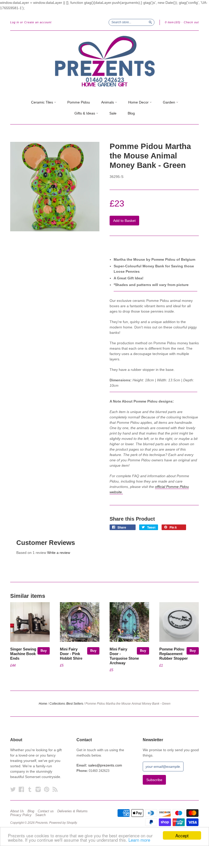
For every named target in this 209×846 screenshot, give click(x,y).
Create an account (37, 22)
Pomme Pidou (78, 102)
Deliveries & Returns (72, 811)
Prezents (41, 823)
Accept (182, 835)
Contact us (46, 811)
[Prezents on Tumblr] (30, 789)
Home (43, 703)
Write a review (58, 553)
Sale (112, 113)
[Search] (150, 22)
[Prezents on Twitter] (13, 789)
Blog (131, 113)
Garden (169, 102)
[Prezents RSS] (55, 789)
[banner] (104, 61)
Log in (14, 22)
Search (40, 815)
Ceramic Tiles (42, 102)
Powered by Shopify (63, 823)
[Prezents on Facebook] (21, 789)
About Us (17, 811)
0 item (172, 22)
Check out (191, 22)
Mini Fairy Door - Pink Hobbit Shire (71, 653)
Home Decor (139, 102)
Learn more (139, 840)
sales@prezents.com (105, 765)
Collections (57, 703)
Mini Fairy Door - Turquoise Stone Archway (124, 656)
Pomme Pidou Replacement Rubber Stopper (173, 653)
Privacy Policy (21, 815)
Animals (108, 102)
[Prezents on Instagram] (38, 789)
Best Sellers (75, 703)
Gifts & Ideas (85, 113)
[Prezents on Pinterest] (46, 789)
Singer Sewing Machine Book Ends (23, 653)
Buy (44, 651)
